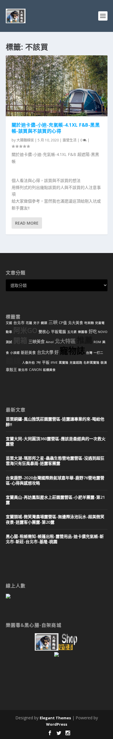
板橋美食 (49, 370)
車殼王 (11, 369)
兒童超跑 (76, 363)
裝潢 (104, 363)
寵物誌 (72, 350)
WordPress (56, 724)
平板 (46, 362)
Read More (27, 223)
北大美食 (75, 322)
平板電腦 (58, 331)
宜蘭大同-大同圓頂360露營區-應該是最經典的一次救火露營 (55, 441)
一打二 (98, 353)
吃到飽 (89, 323)
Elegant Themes (55, 717)
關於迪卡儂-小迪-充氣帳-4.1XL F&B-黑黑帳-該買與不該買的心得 (56, 128)
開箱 (20, 340)
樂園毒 (83, 332)
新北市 (23, 370)
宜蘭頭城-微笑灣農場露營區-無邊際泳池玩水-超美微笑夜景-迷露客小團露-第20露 (55, 519)
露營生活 (69, 140)
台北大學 (45, 352)
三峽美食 (36, 341)
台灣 (89, 353)
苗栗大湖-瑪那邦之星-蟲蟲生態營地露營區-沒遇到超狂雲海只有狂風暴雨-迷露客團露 (55, 460)
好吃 (93, 331)
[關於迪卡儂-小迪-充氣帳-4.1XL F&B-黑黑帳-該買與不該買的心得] (56, 85)
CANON (35, 369)
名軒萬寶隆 (91, 363)
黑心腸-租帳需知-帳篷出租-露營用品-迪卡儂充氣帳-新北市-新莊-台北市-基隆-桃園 (55, 539)
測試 (9, 342)
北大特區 (65, 341)
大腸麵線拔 (25, 140)
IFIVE (54, 363)
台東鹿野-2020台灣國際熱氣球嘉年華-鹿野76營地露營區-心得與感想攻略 (55, 480)
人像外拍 (28, 363)
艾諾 (9, 323)
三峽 (53, 322)
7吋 (38, 363)
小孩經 (15, 353)
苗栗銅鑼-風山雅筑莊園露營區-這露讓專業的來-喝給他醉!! (55, 421)
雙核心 (44, 331)
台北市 (19, 322)
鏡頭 (44, 323)
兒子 (36, 323)
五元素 (72, 332)
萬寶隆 (63, 363)
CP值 (63, 322)
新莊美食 (28, 352)
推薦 (84, 340)
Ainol (50, 342)
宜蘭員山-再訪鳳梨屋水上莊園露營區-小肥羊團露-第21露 (55, 499)
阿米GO (25, 330)
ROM (97, 342)
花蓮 (29, 323)
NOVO (102, 332)
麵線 (13, 361)
